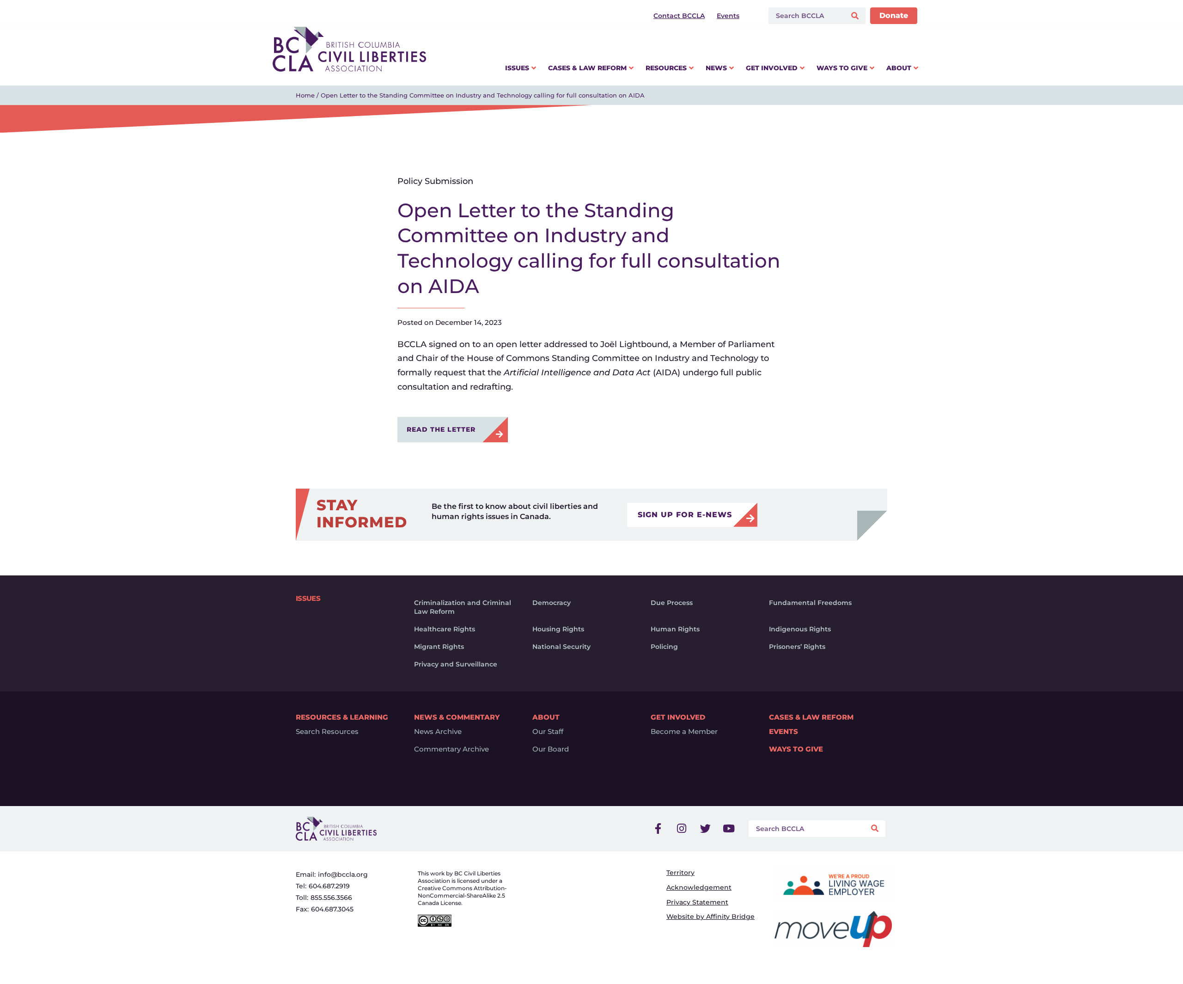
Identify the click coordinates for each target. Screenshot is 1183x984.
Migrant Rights (439, 646)
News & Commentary (457, 717)
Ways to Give (796, 749)
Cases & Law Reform (811, 717)
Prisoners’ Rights (797, 646)
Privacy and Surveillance (455, 664)
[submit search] (856, 16)
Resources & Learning (342, 717)
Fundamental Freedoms (810, 603)
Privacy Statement (697, 902)
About (546, 717)
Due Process (672, 603)
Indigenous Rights (800, 629)
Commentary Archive (451, 749)
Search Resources (327, 731)
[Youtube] (728, 828)
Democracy (551, 603)
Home (305, 95)
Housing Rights (558, 629)
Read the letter (441, 429)
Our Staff (547, 731)
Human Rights (675, 629)
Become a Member (684, 731)
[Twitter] (705, 828)
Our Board (550, 749)
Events (783, 731)
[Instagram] (681, 828)
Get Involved (678, 717)
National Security (561, 646)
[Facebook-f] (658, 828)
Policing (664, 646)
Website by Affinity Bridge (710, 916)
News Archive (438, 731)
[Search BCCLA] (805, 15)
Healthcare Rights (444, 629)
